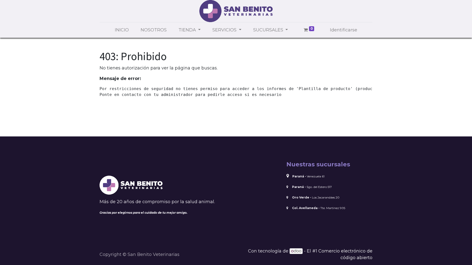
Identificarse (343, 30)
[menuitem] (122, 30)
